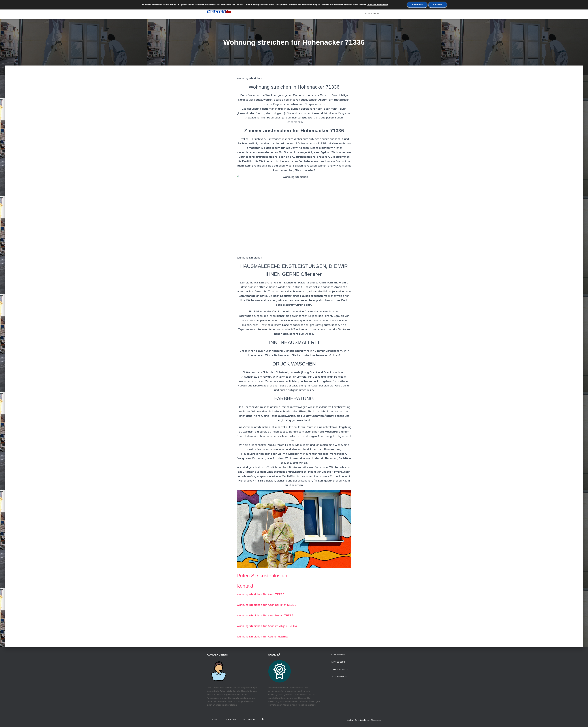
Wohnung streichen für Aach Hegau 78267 (265, 615)
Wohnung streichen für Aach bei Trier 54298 (266, 605)
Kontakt (245, 586)
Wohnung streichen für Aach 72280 (261, 594)
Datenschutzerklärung (377, 4)
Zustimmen (417, 4)
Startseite (338, 655)
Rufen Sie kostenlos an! (263, 575)
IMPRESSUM (338, 662)
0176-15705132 (372, 14)
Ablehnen (437, 4)
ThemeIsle (376, 720)
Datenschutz (339, 670)
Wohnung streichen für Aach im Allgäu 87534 (267, 626)
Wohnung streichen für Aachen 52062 (262, 636)
